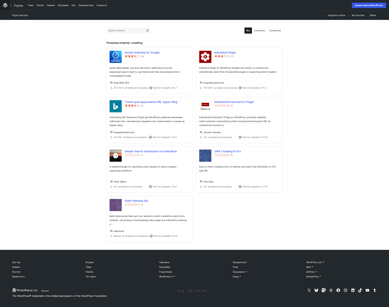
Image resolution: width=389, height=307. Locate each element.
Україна (45, 291)
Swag (237, 276)
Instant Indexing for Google (142, 52)
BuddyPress (313, 276)
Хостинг (16, 272)
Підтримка (164, 267)
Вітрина (90, 262)
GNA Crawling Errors (227, 151)
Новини (16, 267)
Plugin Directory (20, 15)
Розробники (165, 272)
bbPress (311, 272)
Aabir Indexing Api (136, 200)
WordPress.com (315, 262)
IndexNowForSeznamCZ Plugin (234, 101)
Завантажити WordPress (369, 5)
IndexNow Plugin (225, 52)
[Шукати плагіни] (148, 31)
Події (235, 267)
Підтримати (240, 272)
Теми (88, 267)
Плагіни (89, 272)
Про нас (16, 262)
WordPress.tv (167, 276)
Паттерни (91, 276)
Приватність (18, 276)
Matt (309, 267)
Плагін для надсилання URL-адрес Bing (151, 101)
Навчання (164, 262)
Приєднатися (239, 262)
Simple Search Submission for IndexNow (151, 151)
